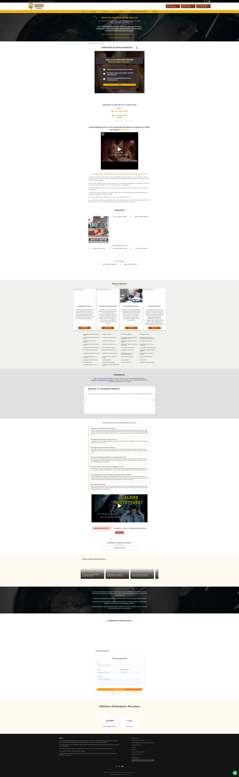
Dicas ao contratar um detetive (138, 11)
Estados (104, 11)
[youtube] (209, 1)
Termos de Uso (125, 774)
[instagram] (207, 1)
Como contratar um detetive (139, 752)
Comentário (99, 676)
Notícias (155, 11)
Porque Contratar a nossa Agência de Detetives (143, 742)
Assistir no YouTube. (119, 512)
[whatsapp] (235, 774)
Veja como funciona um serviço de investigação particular (119, 34)
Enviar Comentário (119, 689)
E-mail (98, 669)
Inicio (83, 11)
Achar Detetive (135, 738)
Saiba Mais (84, 328)
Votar (119, 84)
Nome (98, 662)
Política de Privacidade (115, 774)
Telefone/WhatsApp (125, 669)
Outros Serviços (135, 758)
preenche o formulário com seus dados (102, 380)
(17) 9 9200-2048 (120, 116)
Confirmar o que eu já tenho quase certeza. (120, 69)
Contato (134, 747)
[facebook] (204, 1)
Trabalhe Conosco (136, 745)
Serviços (93, 11)
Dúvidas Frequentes (119, 11)
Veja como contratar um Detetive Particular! (119, 37)
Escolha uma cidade (119, 548)
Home (89, 43)
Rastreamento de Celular (138, 740)
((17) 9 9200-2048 (120, 111)
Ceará (96, 43)
